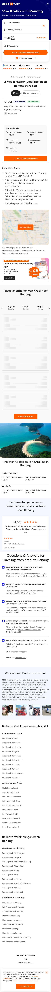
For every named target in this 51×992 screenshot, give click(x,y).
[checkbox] (17, 58)
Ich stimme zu (26, 986)
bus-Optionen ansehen (27, 158)
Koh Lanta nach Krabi (11, 801)
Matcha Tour (7, 486)
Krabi (13, 77)
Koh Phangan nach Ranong (13, 941)
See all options (25, 416)
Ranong (30, 77)
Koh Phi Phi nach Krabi (11, 805)
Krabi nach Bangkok (10, 751)
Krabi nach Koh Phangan (12, 773)
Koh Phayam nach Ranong (13, 907)
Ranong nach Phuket (11, 870)
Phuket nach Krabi (10, 788)
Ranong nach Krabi (10, 875)
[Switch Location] (44, 26)
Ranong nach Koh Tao (11, 888)
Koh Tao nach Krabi (10, 809)
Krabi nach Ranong (10, 928)
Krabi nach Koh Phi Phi (11, 747)
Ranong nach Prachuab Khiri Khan (16, 883)
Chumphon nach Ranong (12, 911)
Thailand (19, 77)
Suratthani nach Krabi (11, 823)
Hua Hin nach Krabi (10, 827)
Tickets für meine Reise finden (25, 52)
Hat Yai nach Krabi (10, 814)
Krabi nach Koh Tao (10, 769)
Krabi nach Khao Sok (11, 764)
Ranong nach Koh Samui (12, 892)
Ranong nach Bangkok (11, 857)
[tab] (16, 93)
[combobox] (25, 22)
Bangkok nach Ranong (11, 902)
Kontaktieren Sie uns (25, 962)
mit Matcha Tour (40, 576)
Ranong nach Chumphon (12, 866)
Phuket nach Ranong (11, 915)
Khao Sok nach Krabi (11, 818)
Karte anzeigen (25, 227)
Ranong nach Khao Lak (12, 879)
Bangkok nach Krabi (10, 792)
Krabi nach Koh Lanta (11, 743)
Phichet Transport (9, 473)
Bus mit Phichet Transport (20, 610)
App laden (9, 278)
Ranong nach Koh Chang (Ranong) (16, 862)
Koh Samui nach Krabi (11, 796)
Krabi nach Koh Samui (11, 756)
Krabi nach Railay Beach (12, 760)
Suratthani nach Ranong (12, 924)
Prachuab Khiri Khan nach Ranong (16, 937)
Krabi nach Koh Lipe (10, 777)
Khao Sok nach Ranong (12, 933)
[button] (47, 3)
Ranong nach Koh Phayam (13, 853)
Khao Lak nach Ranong (12, 920)
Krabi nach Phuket (10, 738)
